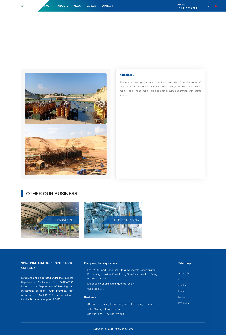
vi (209, 5)
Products (61, 5)
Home (104, 43)
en (215, 5)
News (77, 5)
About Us (43, 5)
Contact (107, 5)
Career (91, 5)
